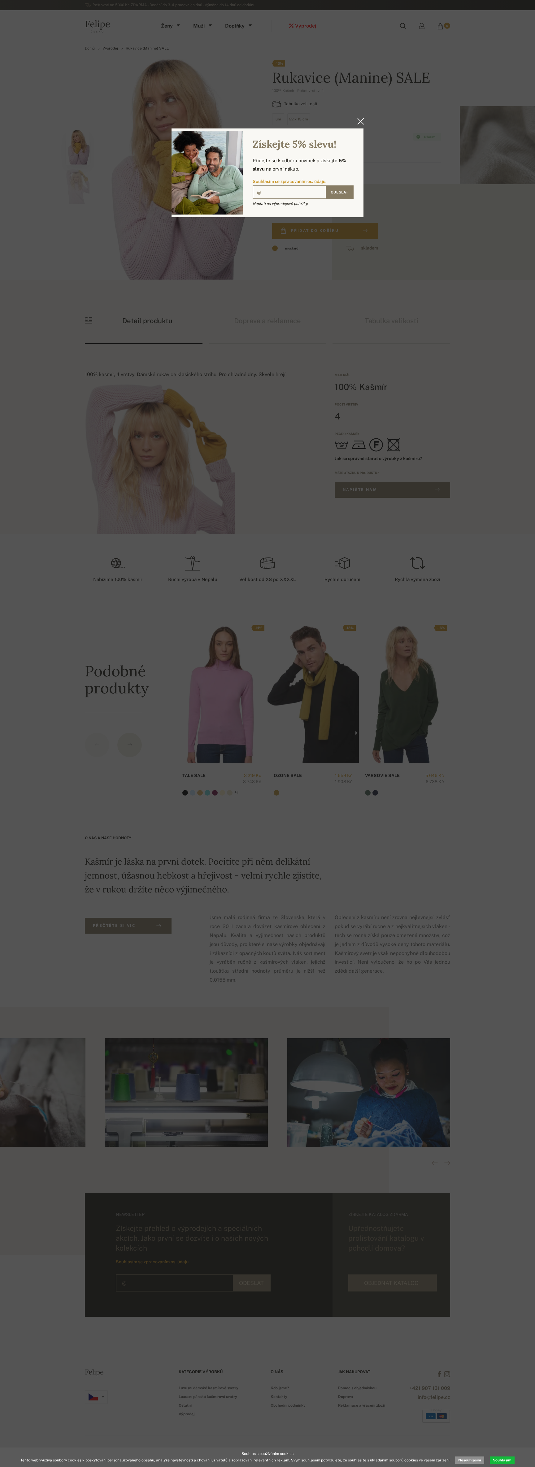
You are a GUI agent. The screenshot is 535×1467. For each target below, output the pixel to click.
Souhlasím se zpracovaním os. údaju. (290, 181)
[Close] (358, 121)
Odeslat (339, 192)
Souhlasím (502, 1460)
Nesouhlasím (469, 1460)
